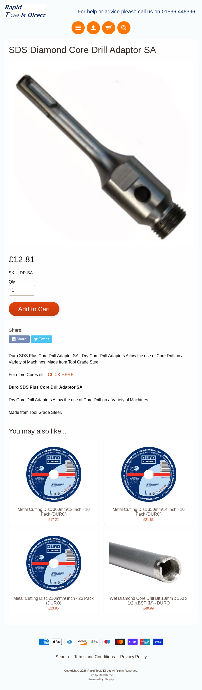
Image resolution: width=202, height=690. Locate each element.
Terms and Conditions (94, 657)
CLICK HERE (61, 374)
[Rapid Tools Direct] (25, 11)
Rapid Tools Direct (99, 670)
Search (62, 657)
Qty (12, 282)
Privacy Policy (133, 657)
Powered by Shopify (101, 679)
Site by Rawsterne (101, 675)
